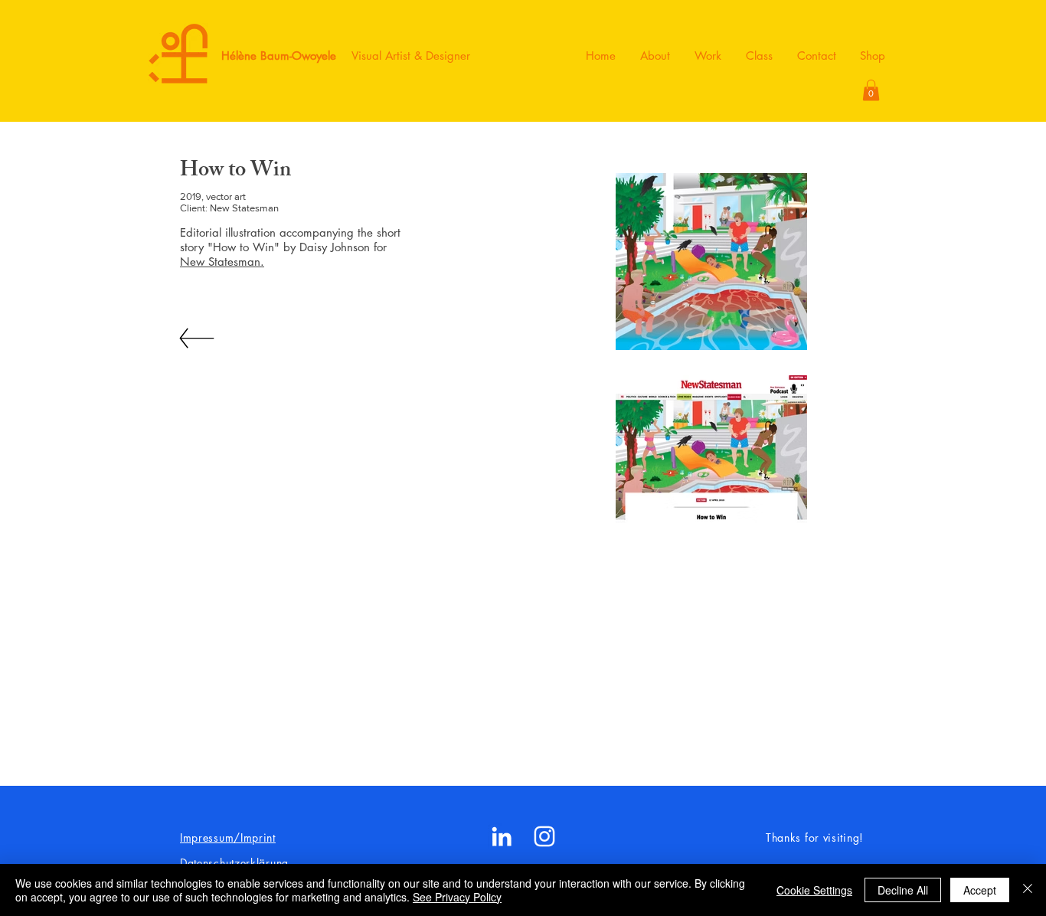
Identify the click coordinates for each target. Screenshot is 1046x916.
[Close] (1027, 890)
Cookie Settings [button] (814, 890)
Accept (979, 890)
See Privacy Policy (457, 897)
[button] (871, 90)
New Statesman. (222, 261)
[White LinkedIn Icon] (501, 836)
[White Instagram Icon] (544, 836)
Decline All (903, 890)
